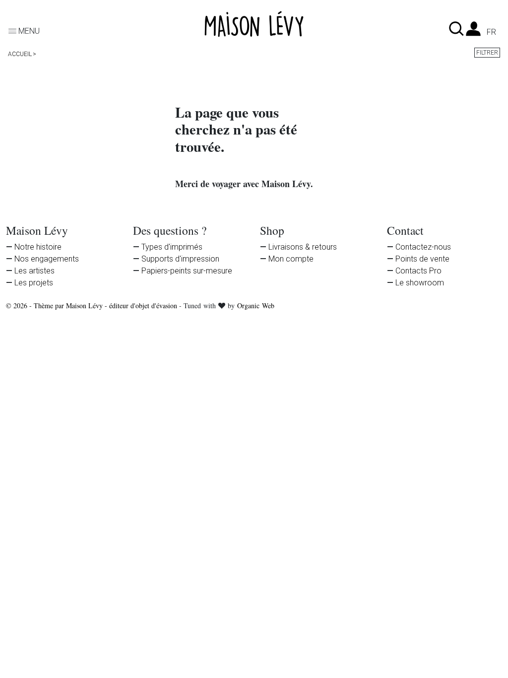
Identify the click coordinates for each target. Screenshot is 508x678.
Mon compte (291, 259)
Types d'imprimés (171, 247)
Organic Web (255, 305)
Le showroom (419, 282)
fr (491, 32)
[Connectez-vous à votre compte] (473, 31)
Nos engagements (46, 259)
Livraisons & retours (302, 247)
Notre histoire (38, 247)
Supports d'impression (180, 259)
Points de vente (422, 259)
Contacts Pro (418, 270)
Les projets (33, 282)
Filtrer (487, 52)
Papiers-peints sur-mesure (186, 270)
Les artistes (34, 270)
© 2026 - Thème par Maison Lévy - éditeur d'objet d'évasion (92, 305)
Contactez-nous (423, 247)
